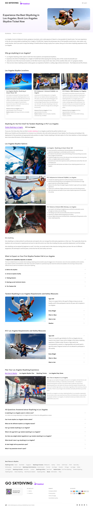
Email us (30, 493)
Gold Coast (64, 464)
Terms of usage (52, 495)
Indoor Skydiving (18, 471)
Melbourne (47, 464)
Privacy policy (52, 493)
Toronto (48, 467)
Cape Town (49, 469)
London (32, 469)
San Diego (54, 467)
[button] (45, 259)
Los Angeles (8, 469)
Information (54, 471)
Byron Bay (76, 464)
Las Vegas (73, 467)
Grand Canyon (40, 467)
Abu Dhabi (21, 464)
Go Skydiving (8, 33)
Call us (30, 491)
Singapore (28, 464)
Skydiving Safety (41, 471)
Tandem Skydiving (77, 469)
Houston (61, 467)
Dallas (78, 467)
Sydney (53, 464)
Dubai (16, 464)
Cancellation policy (53, 498)
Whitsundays (8, 467)
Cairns (58, 464)
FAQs (60, 471)
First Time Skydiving (66, 469)
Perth (70, 464)
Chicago (67, 467)
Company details (53, 491)
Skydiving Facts (9, 471)
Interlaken (26, 469)
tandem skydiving (33, 131)
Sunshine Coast (17, 467)
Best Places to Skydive (30, 471)
